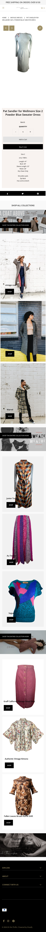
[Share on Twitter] (22, 193)
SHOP (10, 292)
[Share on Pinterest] (38, 193)
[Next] (11, 28)
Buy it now (23, 147)
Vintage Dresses (16, 18)
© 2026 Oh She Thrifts (9, 927)
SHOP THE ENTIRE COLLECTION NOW (15, 225)
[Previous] (6, 28)
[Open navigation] (6, 8)
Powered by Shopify (25, 927)
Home (4, 18)
